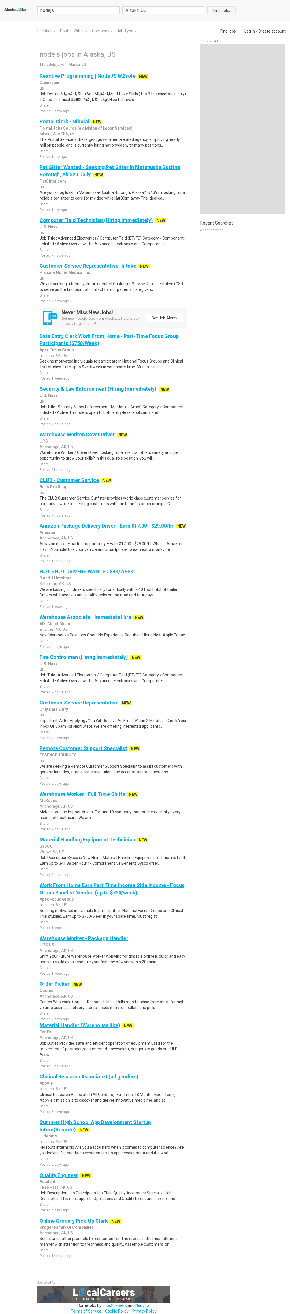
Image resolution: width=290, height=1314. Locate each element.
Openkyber (50, 82)
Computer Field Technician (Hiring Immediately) (96, 220)
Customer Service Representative (79, 703)
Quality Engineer (59, 1175)
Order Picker (55, 984)
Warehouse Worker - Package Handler (84, 938)
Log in (249, 31)
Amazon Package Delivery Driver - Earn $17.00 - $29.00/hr (107, 526)
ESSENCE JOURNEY (58, 755)
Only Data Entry (54, 709)
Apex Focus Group (57, 350)
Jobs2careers (114, 1305)
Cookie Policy (117, 1311)
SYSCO (46, 846)
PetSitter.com (53, 181)
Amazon (47, 532)
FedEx (45, 1032)
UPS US (47, 945)
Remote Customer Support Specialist (83, 748)
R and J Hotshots (56, 578)
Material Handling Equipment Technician (87, 840)
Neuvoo (142, 1305)
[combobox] (163, 10)
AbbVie (46, 1083)
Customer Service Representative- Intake (88, 266)
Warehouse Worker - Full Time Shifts (82, 794)
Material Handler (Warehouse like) (80, 1025)
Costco (47, 990)
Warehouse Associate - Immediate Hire (85, 617)
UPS (44, 441)
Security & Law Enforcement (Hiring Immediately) (98, 389)
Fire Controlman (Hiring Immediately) (84, 657)
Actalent (47, 1181)
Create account (272, 31)
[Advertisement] (242, 129)
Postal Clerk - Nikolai (64, 121)
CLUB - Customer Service (69, 480)
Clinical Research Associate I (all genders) (89, 1077)
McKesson (50, 800)
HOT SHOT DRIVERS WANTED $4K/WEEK (86, 571)
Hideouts (48, 1136)
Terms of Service (86, 1311)
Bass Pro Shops (55, 486)
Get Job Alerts (164, 318)
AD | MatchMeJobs (57, 623)
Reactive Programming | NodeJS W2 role (87, 76)
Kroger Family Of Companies (67, 1227)
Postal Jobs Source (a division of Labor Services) (86, 128)
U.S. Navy (48, 227)
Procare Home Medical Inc (65, 272)
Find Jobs (221, 10)
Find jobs (228, 31)
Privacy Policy (144, 1311)
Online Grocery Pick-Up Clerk (74, 1221)
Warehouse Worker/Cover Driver (77, 434)
